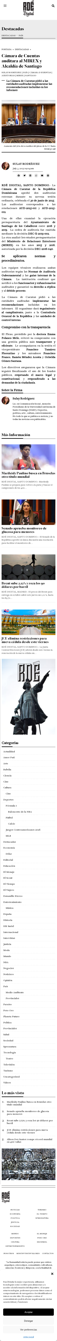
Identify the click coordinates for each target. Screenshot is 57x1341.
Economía (9, 847)
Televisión (9, 1064)
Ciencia (7, 775)
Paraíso (7, 1004)
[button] (52, 1273)
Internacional (10, 932)
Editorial (8, 859)
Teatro (9, 1058)
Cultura (7, 787)
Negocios (8, 968)
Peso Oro (8, 1010)
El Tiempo (9, 883)
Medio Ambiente (15, 992)
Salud (6, 1034)
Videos (7, 1082)
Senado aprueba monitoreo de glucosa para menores (24, 530)
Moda (6, 950)
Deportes (8, 799)
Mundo (7, 956)
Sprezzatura (9, 1046)
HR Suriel (8, 926)
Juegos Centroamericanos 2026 (23, 829)
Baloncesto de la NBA (20, 811)
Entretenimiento (12, 902)
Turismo (8, 1070)
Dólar (9, 853)
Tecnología (9, 1052)
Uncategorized (11, 1076)
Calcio (11, 823)
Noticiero (8, 974)
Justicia (7, 944)
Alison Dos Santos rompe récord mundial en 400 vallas (29, 1140)
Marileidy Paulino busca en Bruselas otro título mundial (28, 475)
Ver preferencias (28, 1329)
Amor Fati (9, 757)
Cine (5, 781)
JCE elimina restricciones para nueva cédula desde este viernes (25, 640)
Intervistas (9, 938)
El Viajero (8, 890)
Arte (5, 763)
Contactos (48, 1253)
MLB (8, 835)
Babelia (7, 769)
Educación (9, 865)
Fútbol (9, 817)
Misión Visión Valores (28, 1253)
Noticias (15, 1210)
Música (9, 908)
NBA (5, 962)
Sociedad (8, 1040)
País (21, 36)
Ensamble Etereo (12, 896)
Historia (7, 920)
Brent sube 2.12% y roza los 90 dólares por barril (23, 585)
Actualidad (9, 751)
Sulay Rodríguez (11, 72)
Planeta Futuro (11, 1016)
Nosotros (8, 1253)
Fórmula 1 (11, 805)
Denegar (28, 1320)
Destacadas (9, 36)
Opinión (7, 980)
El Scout (7, 877)
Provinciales (12, 998)
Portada (7, 49)
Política (7, 1022)
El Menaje (8, 872)
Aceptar (29, 1312)
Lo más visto (13, 1092)
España (7, 914)
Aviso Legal (28, 1337)
